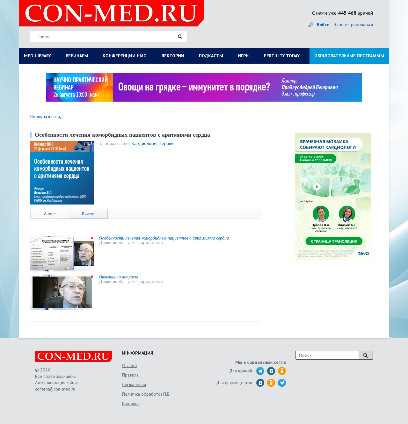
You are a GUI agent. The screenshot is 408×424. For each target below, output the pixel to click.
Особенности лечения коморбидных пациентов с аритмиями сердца (164, 238)
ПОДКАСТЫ (211, 56)
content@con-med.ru (55, 389)
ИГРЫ (244, 56)
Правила (130, 375)
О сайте (129, 365)
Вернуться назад (46, 116)
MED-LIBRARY (37, 56)
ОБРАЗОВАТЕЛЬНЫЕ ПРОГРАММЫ (349, 56)
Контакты (130, 403)
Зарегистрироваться (353, 24)
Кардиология (144, 143)
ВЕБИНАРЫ (77, 56)
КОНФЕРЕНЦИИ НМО (125, 56)
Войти (323, 24)
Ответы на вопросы (118, 277)
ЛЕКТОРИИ (172, 56)
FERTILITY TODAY (282, 56)
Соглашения (134, 384)
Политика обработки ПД (146, 394)
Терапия (167, 143)
